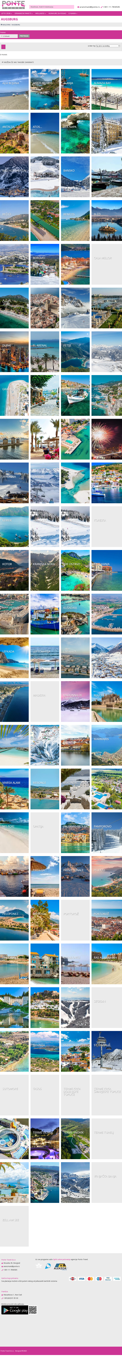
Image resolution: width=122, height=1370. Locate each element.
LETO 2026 (5, 13)
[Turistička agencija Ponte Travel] (13, 5)
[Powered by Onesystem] (116, 1336)
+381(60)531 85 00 (11, 1298)
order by (92, 46)
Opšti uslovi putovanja (61, 1259)
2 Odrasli (6, 36)
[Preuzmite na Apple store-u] (19, 1323)
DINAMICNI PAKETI (23, 13)
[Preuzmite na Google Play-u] (19, 1314)
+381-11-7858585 (111, 7)
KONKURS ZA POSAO (57, 13)
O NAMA (72, 13)
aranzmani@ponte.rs (89, 7)
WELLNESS (39, 13)
